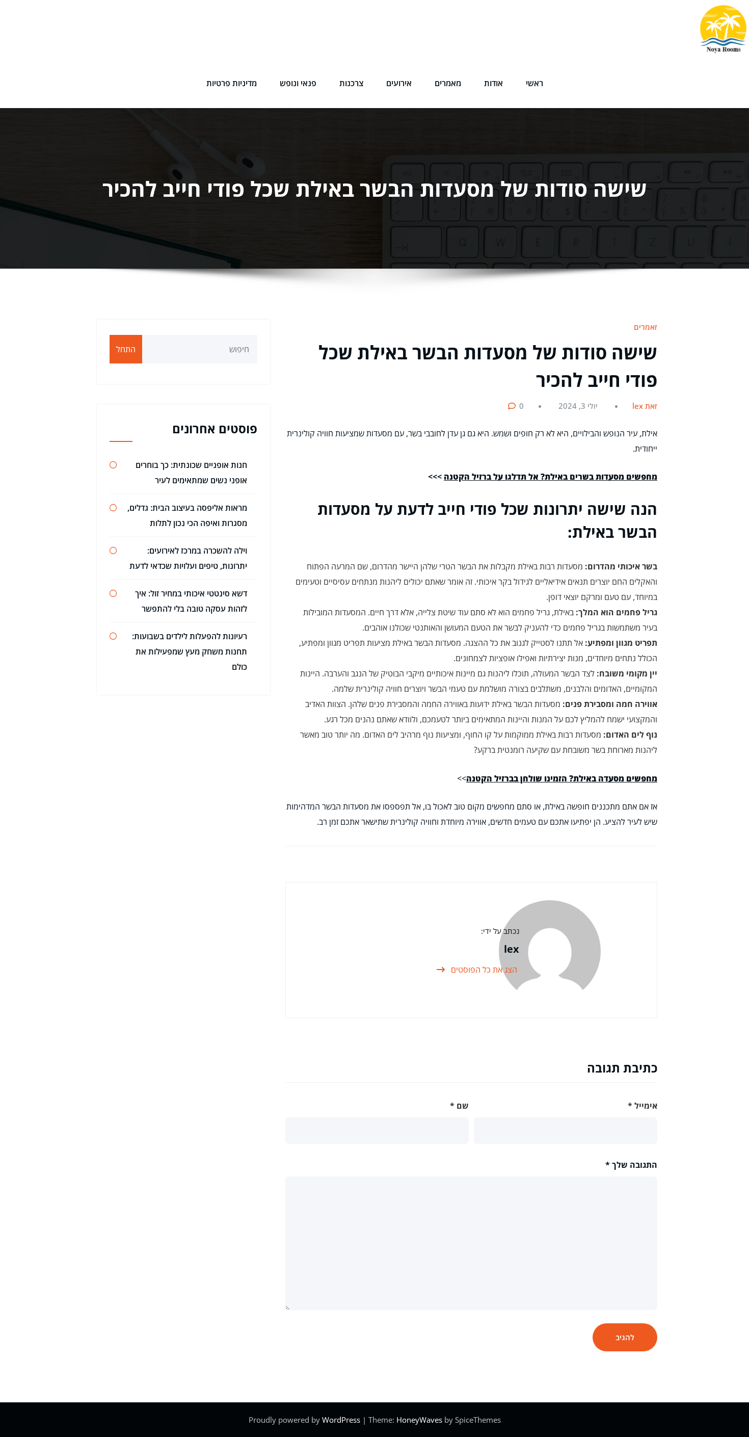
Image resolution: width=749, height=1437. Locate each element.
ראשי (534, 83)
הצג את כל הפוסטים (483, 969)
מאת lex (646, 406)
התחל (126, 349)
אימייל (642, 1105)
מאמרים (448, 83)
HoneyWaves (419, 1420)
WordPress (342, 1420)
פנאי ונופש (298, 83)
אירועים (399, 83)
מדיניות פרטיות (231, 83)
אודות (493, 83)
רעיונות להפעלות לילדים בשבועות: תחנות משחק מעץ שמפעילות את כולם (189, 651)
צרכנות (351, 83)
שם (459, 1105)
